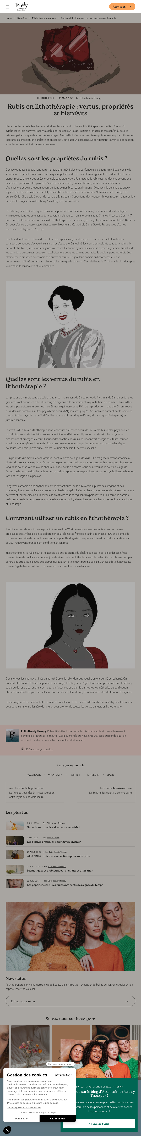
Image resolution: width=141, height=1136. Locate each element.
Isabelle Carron (53, 837)
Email (110, 774)
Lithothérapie (46, 98)
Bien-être (22, 18)
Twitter (74, 774)
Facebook (34, 774)
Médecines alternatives (44, 18)
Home (9, 18)
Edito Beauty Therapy (91, 98)
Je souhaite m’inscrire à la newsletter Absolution (34, 1009)
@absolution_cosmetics (39, 749)
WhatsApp (55, 774)
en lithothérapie (37, 430)
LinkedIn (93, 774)
